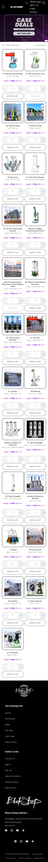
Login (6, 81)
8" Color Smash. (35, 601)
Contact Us (10, 759)
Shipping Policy (11, 782)
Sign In (8, 764)
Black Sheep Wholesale (20, 854)
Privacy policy (11, 858)
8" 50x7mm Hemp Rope (13, 74)
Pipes (7, 725)
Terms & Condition (13, 776)
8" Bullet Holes (35, 126)
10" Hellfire (13, 601)
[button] (3, 7)
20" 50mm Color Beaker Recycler (35, 283)
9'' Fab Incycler (35, 550)
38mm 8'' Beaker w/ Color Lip (12, 444)
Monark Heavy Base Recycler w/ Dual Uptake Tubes (13, 284)
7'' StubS (13, 550)
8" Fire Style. (12, 653)
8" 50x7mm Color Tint (35, 74)
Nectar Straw (11, 742)
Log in (39, 3)
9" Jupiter (12, 391)
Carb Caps (9, 736)
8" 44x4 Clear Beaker (35, 177)
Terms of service (25, 858)
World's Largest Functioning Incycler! (35, 230)
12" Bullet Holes (13, 126)
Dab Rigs (9, 730)
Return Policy (10, 788)
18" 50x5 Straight (12, 496)
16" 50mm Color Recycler (13, 339)
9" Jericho (35, 338)
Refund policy (37, 854)
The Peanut (35, 391)
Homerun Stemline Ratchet (35, 497)
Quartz (8, 713)
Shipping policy (39, 858)
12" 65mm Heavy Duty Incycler (12, 230)
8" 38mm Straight (35, 443)
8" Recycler (13, 177)
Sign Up (14, 81)
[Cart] (44, 3)
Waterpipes (10, 719)
